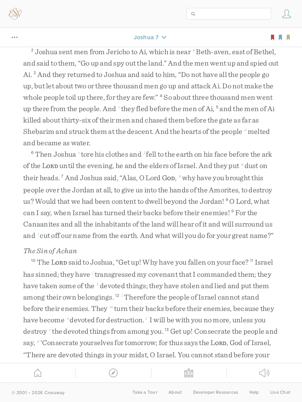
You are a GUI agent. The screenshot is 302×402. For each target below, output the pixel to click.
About (175, 392)
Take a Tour (145, 392)
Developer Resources (215, 392)
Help (254, 392)
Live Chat (280, 392)
